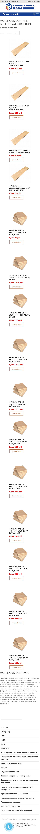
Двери (4, 768)
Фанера (4, 728)
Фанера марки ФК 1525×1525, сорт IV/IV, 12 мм (18, 486)
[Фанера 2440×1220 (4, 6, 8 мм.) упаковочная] (20, 48)
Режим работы (22, 821)
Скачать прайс (11, 14)
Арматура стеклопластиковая (14, 794)
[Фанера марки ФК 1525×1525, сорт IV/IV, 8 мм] (20, 554)
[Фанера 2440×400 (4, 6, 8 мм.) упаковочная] (20, 138)
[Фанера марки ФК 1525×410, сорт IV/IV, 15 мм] (20, 427)
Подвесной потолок (10, 772)
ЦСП (3, 736)
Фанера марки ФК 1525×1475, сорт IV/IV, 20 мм (19, 315)
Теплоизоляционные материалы (15, 776)
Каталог (15, 819)
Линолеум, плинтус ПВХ (11, 763)
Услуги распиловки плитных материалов (19, 752)
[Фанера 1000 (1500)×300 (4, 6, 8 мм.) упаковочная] (20, 173)
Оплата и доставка (31, 819)
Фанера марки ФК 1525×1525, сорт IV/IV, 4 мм (18, 658)
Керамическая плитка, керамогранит (17, 798)
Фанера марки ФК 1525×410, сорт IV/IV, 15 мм (18, 442)
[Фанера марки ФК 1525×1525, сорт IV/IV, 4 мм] (20, 643)
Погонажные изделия (10, 802)
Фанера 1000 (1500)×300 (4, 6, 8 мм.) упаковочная (19, 188)
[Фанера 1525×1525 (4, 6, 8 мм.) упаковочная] (20, 93)
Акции (24, 819)
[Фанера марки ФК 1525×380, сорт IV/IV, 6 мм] (20, 218)
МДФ (3, 740)
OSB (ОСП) (5, 732)
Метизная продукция (10, 806)
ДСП (3, 744)
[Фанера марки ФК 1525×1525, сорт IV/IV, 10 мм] (20, 516)
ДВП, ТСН (5, 748)
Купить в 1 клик (16, 73)
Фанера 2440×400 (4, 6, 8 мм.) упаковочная (20, 151)
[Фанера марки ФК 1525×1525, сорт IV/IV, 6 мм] (20, 598)
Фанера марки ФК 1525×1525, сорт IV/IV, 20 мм (19, 277)
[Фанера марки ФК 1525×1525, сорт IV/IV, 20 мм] (20, 262)
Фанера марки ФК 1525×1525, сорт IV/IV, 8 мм (18, 569)
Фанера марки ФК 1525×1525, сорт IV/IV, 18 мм (18, 359)
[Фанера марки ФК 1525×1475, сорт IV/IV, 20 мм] (20, 300)
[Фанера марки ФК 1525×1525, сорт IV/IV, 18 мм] (20, 345)
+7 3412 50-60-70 (28, 825)
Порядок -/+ (13, 27)
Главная (5, 819)
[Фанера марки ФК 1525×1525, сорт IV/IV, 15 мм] (20, 389)
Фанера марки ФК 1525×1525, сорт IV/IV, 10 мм (18, 531)
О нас (20, 819)
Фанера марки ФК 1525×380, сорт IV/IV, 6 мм (18, 233)
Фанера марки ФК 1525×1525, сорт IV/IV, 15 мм (18, 404)
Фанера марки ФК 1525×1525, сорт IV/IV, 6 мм (18, 613)
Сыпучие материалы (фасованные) (16, 810)
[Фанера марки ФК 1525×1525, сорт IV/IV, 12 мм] (20, 472)
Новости (10, 819)
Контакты (15, 821)
